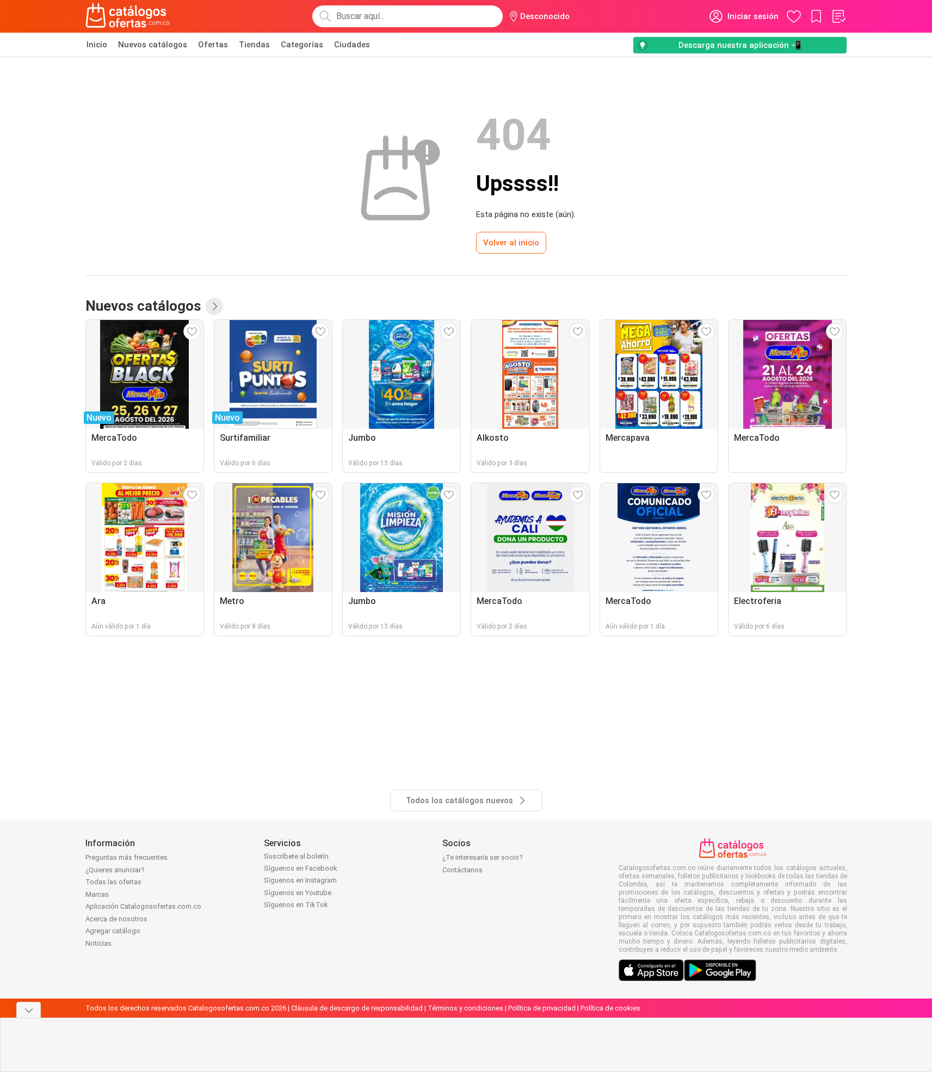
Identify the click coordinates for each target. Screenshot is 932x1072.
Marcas (97, 894)
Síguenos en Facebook (300, 868)
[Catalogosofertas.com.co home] (127, 16)
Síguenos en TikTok (296, 905)
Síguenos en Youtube (297, 893)
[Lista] (838, 16)
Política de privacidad (542, 1008)
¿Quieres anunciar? (115, 870)
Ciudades (352, 45)
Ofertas (213, 45)
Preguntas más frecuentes (126, 857)
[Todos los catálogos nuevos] (214, 306)
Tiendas (254, 45)
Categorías (302, 45)
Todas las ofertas (113, 882)
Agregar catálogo (112, 931)
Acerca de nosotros (116, 919)
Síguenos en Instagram (300, 880)
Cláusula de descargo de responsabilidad (357, 1008)
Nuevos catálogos (152, 45)
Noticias (98, 943)
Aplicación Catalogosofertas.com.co (143, 906)
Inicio (97, 45)
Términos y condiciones (465, 1008)
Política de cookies (610, 1008)
